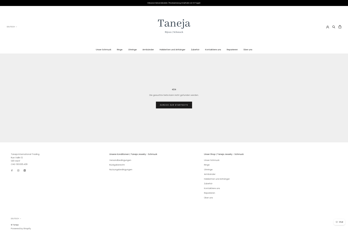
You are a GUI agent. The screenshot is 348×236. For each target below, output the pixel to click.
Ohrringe (132, 49)
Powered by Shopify (21, 228)
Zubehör (195, 49)
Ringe (119, 49)
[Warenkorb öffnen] (340, 26)
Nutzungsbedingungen (120, 169)
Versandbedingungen (120, 160)
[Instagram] (18, 170)
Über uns (247, 49)
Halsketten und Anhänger (172, 49)
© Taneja (15, 225)
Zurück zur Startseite (174, 105)
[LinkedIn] (25, 170)
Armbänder (148, 49)
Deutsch (11, 26)
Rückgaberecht (117, 164)
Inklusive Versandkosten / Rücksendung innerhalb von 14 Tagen (174, 3)
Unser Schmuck (103, 49)
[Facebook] (12, 170)
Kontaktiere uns (213, 49)
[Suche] (333, 26)
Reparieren (232, 49)
